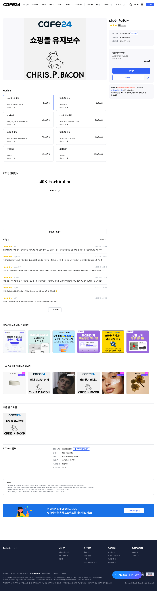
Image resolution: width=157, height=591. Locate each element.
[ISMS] (147, 574)
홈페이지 (119, 4)
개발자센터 (111, 559)
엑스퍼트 (107, 4)
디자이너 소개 (63, 555)
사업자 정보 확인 (71, 577)
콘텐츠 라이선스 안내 (90, 562)
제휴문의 (64, 573)
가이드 (61, 559)
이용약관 (12, 573)
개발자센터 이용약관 (22, 573)
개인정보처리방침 (35, 573)
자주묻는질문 (88, 555)
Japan (134, 552)
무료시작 (150, 5)
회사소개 (5, 573)
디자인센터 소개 (64, 552)
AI (129, 574)
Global (134, 555)
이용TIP (86, 559)
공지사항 (86, 552)
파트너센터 (111, 562)
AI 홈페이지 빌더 (113, 555)
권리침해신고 (55, 573)
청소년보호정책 (46, 573)
